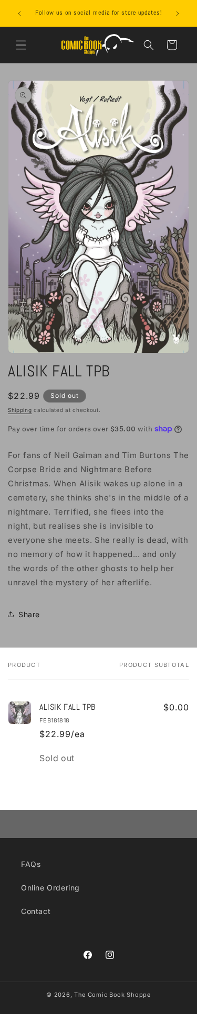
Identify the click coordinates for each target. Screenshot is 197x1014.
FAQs (30, 864)
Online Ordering (50, 887)
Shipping (20, 410)
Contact (35, 911)
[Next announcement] (177, 13)
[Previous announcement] (19, 13)
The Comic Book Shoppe (112, 994)
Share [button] (29, 614)
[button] (21, 45)
